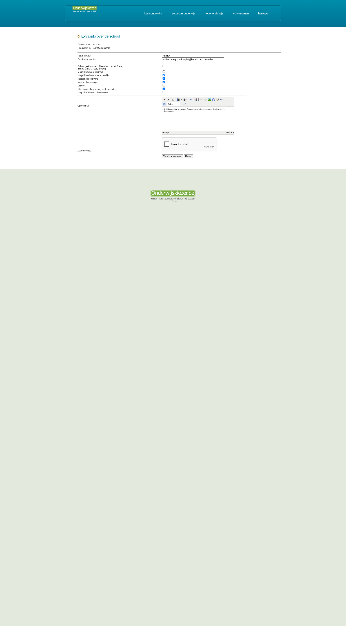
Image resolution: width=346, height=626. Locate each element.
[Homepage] (84, 10)
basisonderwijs (153, 13)
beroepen (263, 13)
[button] (165, 99)
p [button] (168, 132)
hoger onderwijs (214, 13)
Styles (170, 104)
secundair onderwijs (183, 13)
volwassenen (241, 13)
